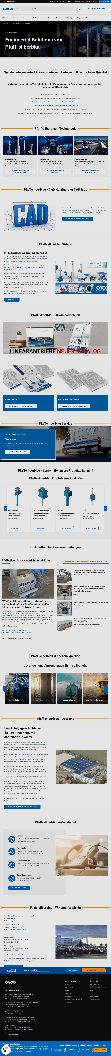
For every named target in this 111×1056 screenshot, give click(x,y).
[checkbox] (54, 1045)
